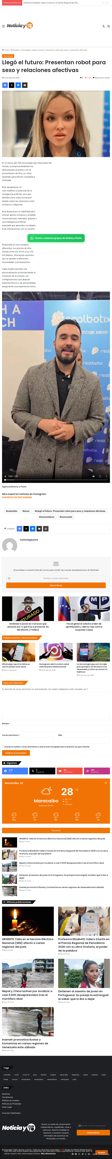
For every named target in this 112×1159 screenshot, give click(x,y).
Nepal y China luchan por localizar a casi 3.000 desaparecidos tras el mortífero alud (61, 863)
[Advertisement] (66, 26)
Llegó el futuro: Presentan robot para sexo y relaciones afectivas (70, 511)
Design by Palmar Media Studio (78, 1150)
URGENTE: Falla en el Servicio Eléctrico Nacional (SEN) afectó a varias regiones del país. (62, 838)
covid (16, 1075)
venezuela (66, 516)
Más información (48, 1153)
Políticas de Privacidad (11, 1104)
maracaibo (64, 1075)
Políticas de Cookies (10, 1100)
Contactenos (103, 1154)
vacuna (14, 1079)
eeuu (26, 511)
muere (85, 1075)
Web (60, 735)
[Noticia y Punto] (20, 26)
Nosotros (6, 1094)
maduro (53, 1075)
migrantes (75, 1075)
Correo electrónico (11, 735)
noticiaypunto (29, 539)
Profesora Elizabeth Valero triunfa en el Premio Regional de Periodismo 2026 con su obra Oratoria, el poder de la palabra (84, 945)
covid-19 (25, 1075)
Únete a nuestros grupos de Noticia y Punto (58, 238)
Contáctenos (7, 1097)
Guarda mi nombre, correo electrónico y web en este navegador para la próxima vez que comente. (47, 747)
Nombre (6, 723)
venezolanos (47, 516)
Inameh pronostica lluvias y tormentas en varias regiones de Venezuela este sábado (61, 887)
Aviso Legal (7, 1107)
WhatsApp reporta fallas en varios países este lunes (16, 665)
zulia (74, 1079)
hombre (43, 1075)
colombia (12, 511)
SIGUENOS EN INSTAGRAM (17, 497)
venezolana (25, 1079)
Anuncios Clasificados (11, 1113)
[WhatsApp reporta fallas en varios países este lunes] (18, 652)
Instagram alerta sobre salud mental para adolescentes (54, 665)
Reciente (56, 830)
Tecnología (25, 50)
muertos (95, 1075)
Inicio (6, 50)
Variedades (15, 50)
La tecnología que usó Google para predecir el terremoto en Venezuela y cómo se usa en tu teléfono (92, 668)
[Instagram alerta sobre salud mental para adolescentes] (56, 652)
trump (6, 1079)
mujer (104, 1075)
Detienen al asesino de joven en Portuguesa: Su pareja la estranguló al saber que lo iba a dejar (83, 995)
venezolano (38, 1079)
